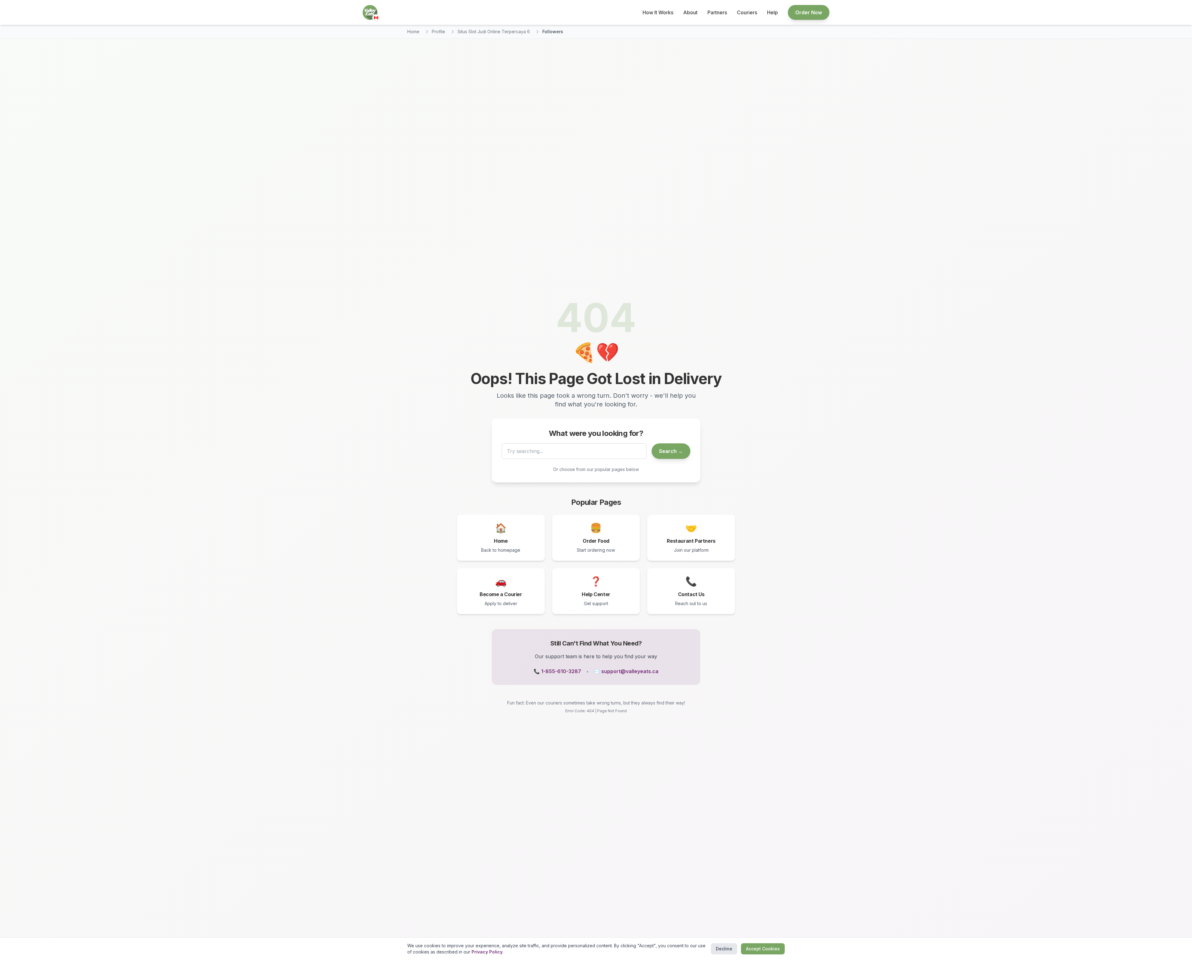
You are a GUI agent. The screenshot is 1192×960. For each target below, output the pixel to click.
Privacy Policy (487, 951)
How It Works (658, 12)
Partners (717, 12)
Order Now (808, 12)
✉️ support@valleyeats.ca (626, 671)
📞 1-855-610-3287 (557, 671)
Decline (724, 948)
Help (772, 12)
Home (413, 31)
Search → (671, 451)
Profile (438, 31)
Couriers (747, 12)
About (690, 12)
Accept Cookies (763, 948)
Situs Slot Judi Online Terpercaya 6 (494, 31)
